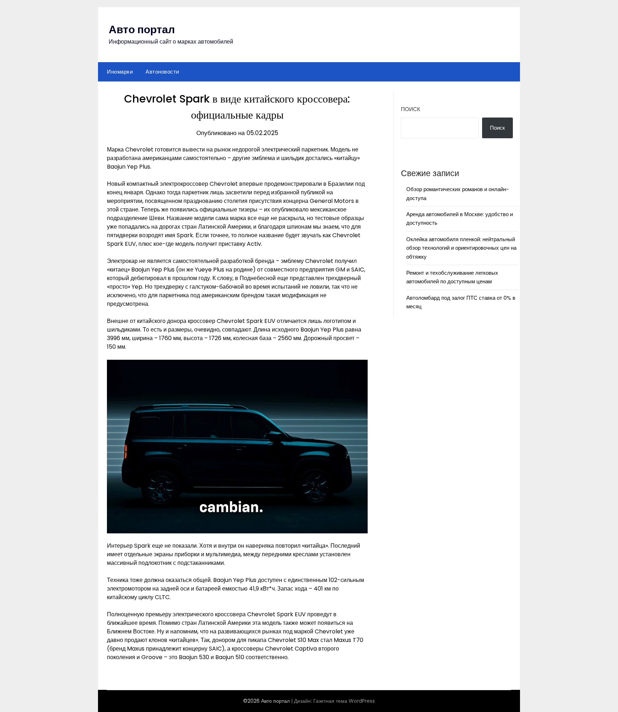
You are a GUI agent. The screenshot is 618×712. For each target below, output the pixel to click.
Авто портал (142, 29)
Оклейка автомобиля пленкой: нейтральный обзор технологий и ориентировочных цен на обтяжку (461, 247)
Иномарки (120, 71)
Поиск (410, 109)
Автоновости (162, 71)
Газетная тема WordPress (344, 700)
